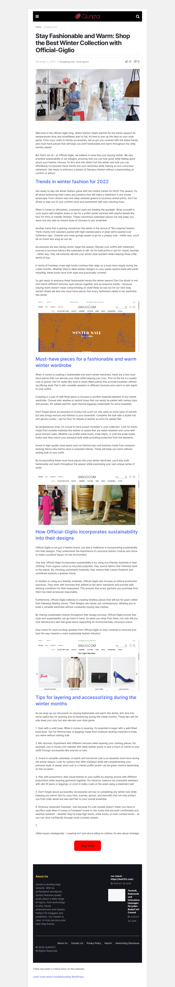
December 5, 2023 (45, 61)
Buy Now (87, 846)
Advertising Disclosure (127, 943)
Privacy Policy (94, 943)
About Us (62, 943)
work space (82, 61)
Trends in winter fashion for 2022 (72, 181)
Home (38, 27)
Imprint (108, 943)
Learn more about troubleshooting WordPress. (58, 976)
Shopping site (50, 27)
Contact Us (77, 943)
